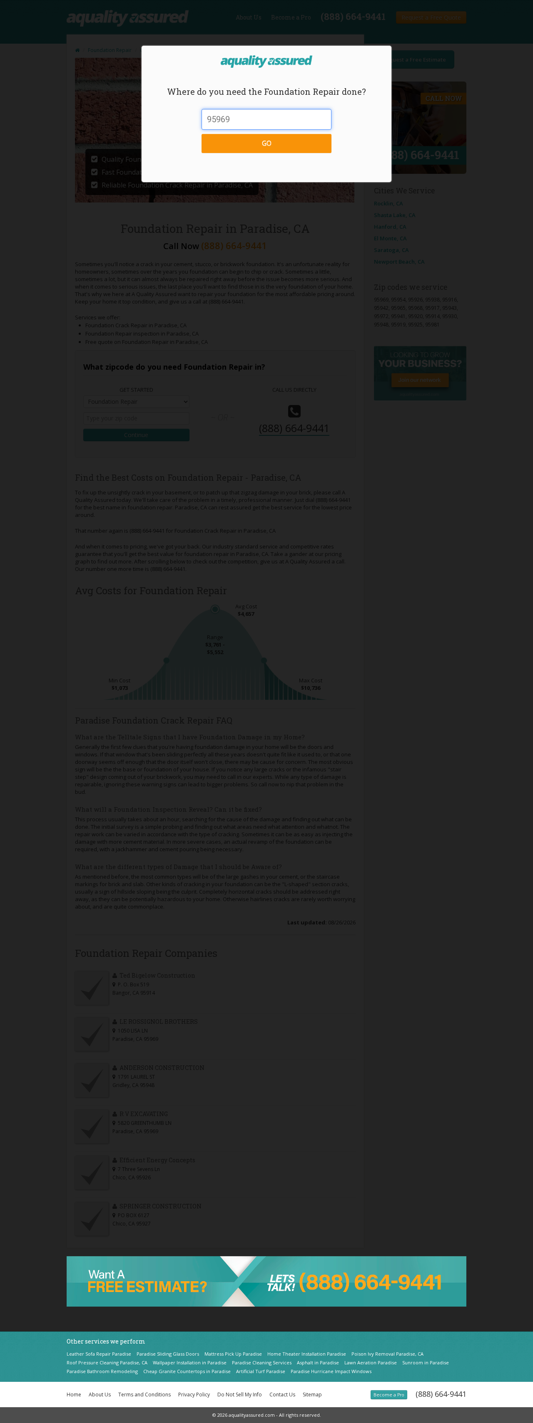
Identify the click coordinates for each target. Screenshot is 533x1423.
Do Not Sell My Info (239, 1394)
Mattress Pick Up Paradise (233, 1354)
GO (266, 143)
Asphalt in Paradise (318, 1362)
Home (74, 1394)
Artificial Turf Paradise (260, 1371)
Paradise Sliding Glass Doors (168, 1354)
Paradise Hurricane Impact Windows (331, 1371)
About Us (100, 1394)
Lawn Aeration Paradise (370, 1362)
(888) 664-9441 (441, 1393)
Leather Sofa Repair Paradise (99, 1354)
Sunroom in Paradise (425, 1362)
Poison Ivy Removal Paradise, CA (387, 1354)
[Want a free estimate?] (266, 1281)
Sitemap (312, 1394)
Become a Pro (389, 1395)
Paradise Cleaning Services (261, 1362)
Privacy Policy (194, 1394)
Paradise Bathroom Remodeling (102, 1371)
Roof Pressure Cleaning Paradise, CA (107, 1362)
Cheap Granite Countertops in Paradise (187, 1371)
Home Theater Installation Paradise (306, 1354)
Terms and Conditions (144, 1394)
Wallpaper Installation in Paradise (190, 1362)
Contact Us (282, 1394)
